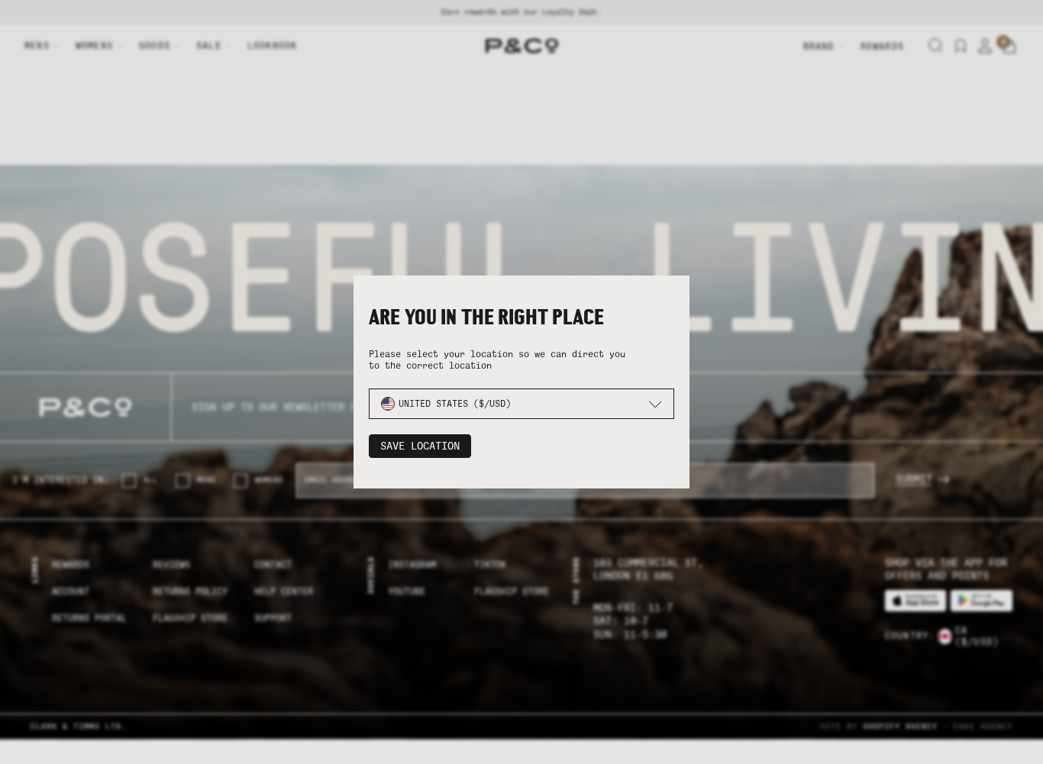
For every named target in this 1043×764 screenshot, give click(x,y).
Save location (420, 446)
